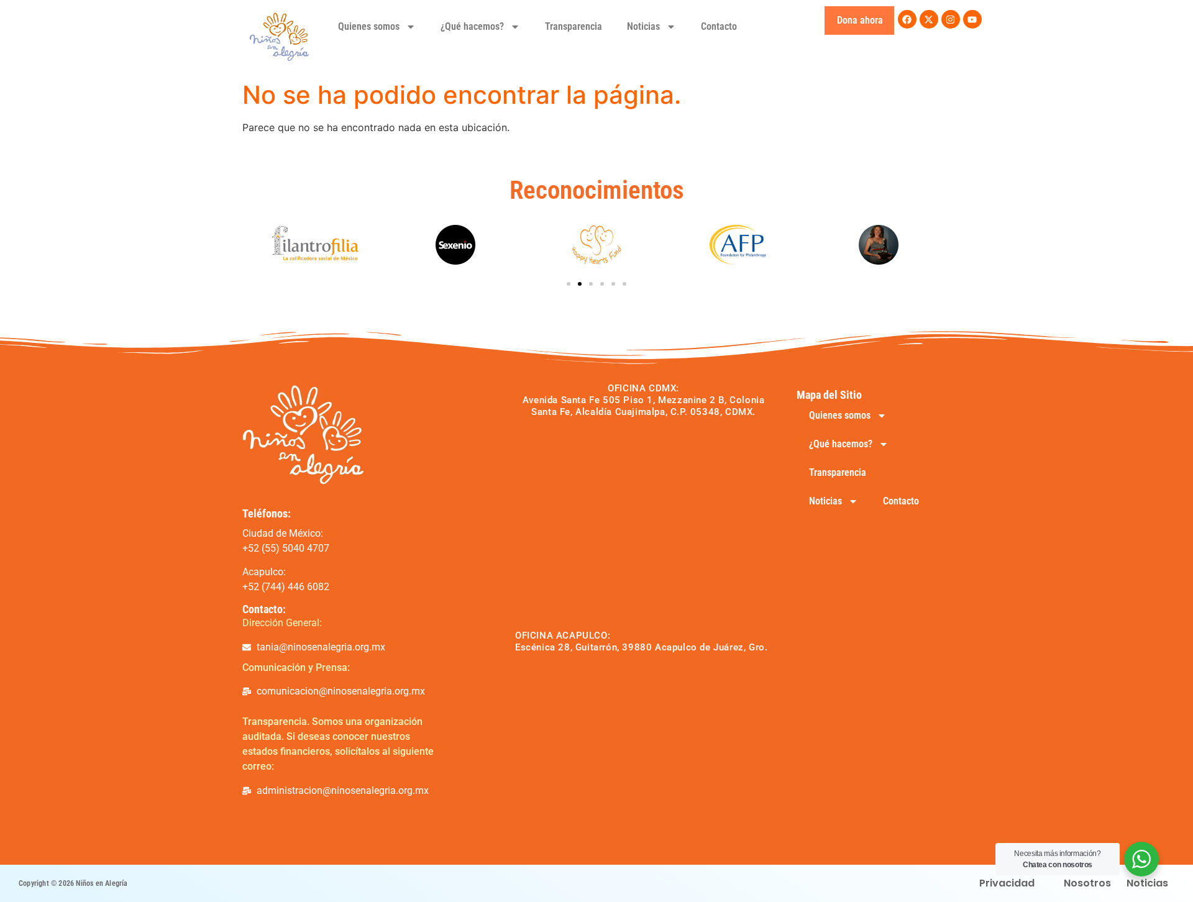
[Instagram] (950, 19)
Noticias (643, 26)
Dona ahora (860, 20)
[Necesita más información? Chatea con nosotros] (1141, 859)
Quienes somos (369, 26)
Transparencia (573, 26)
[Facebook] (907, 19)
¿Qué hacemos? (472, 26)
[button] (568, 284)
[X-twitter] (929, 19)
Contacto (719, 26)
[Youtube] (972, 19)
